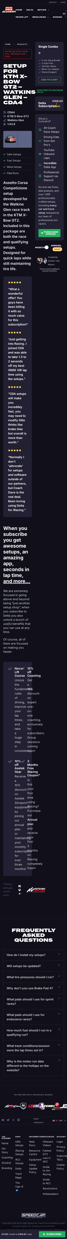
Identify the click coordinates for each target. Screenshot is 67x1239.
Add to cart (49, 79)
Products (22, 44)
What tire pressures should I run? (30, 977)
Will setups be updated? (24, 966)
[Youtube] (3, 1120)
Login (62, 2)
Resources (39, 17)
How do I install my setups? (26, 955)
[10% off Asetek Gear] (10, 761)
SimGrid (57, 17)
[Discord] (18, 1120)
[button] (33, 954)
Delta (29, 10)
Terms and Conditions (50, 269)
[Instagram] (13, 1120)
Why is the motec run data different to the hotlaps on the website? (28, 1066)
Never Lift (22, 17)
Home (19, 10)
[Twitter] (8, 1120)
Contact (53, 2)
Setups (41, 10)
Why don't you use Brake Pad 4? (30, 988)
